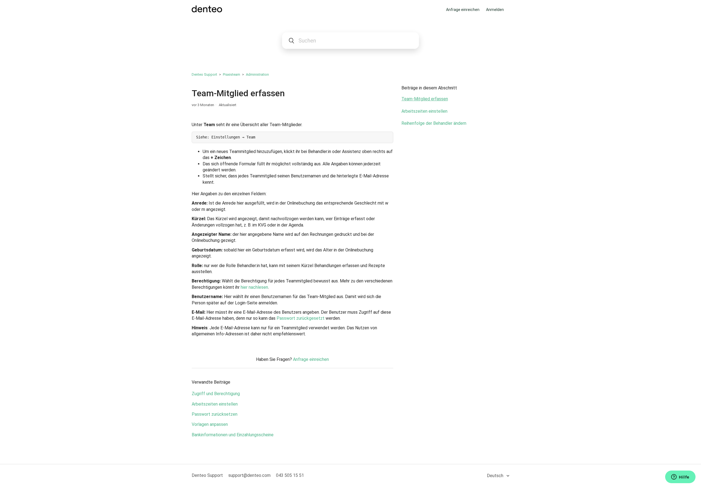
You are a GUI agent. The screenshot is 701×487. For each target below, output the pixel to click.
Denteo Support (204, 74)
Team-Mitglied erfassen (424, 98)
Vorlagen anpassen (210, 424)
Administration (257, 74)
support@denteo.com (249, 475)
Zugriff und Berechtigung (216, 393)
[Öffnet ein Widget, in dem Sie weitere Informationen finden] (680, 477)
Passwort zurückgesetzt (300, 318)
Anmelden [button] (495, 9)
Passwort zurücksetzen (214, 414)
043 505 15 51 (290, 475)
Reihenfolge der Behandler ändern (433, 123)
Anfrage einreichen (462, 9)
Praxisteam (231, 74)
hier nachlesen (254, 287)
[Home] (207, 10)
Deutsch (495, 475)
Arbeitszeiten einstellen (215, 404)
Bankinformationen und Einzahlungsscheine (233, 434)
